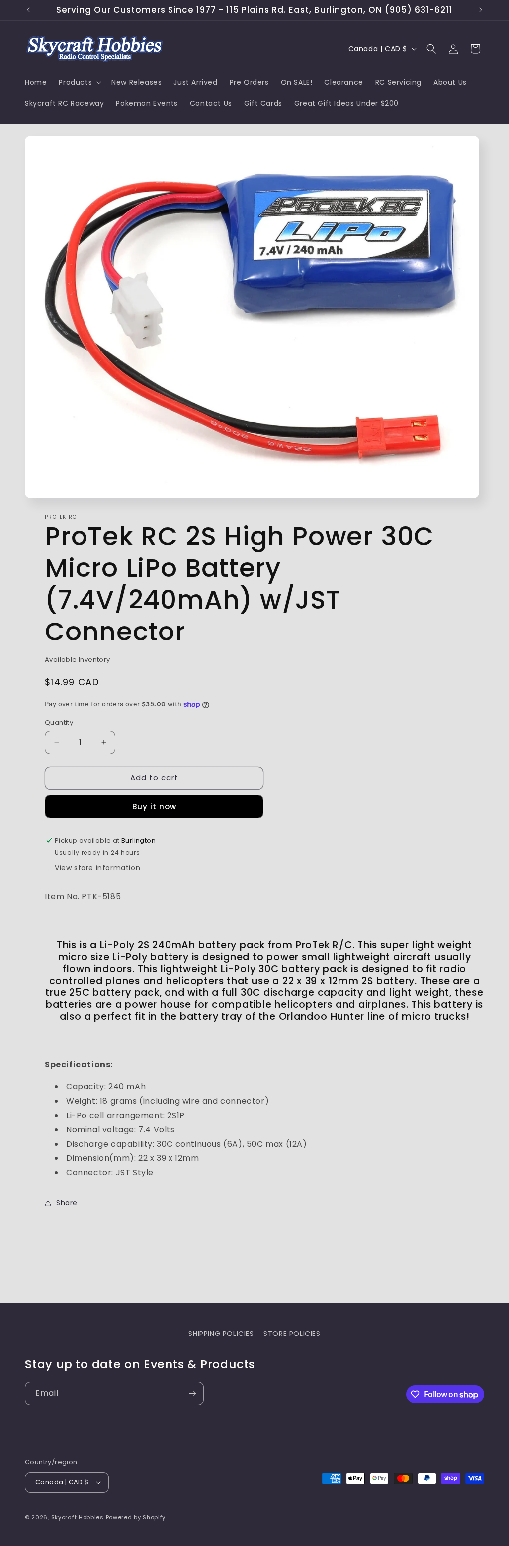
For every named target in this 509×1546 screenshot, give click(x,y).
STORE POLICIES (291, 1333)
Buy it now (154, 806)
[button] (79, 82)
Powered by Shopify (136, 1517)
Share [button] (67, 1203)
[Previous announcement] (28, 9)
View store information (97, 868)
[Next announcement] (481, 9)
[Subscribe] (192, 1393)
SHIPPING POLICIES (221, 1333)
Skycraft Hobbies (78, 1517)
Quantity (59, 722)
